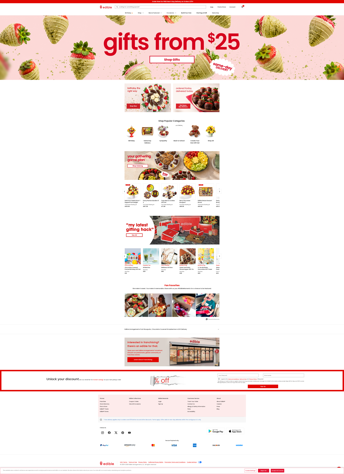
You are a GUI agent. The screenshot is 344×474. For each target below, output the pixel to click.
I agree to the (224, 379)
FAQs (189, 409)
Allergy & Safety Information (196, 406)
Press (218, 406)
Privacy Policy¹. (253, 379)
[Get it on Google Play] (216, 431)
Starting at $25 (201, 13)
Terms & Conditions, (233, 379)
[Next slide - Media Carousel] (217, 306)
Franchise (103, 401)
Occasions (170, 13)
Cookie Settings (192, 462)
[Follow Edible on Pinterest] (122, 432)
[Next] (219, 191)
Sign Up (263, 386)
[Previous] (124, 191)
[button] (172, 329)
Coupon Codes (133, 401)
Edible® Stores (104, 411)
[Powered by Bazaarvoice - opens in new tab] (212, 319)
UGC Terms (123, 462)
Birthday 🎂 (129, 13)
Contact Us (191, 404)
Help (211, 7)
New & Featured (154, 13)
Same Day (215, 13)
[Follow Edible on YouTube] (129, 432)
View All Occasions (135, 404)
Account (232, 7)
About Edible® (221, 401)
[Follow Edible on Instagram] (102, 432)
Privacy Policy (142, 462)
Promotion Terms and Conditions (175, 462)
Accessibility (191, 411)
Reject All (263, 470)
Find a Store (222, 7)
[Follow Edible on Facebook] (109, 432)
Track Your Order (192, 401)
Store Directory (104, 404)
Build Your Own (186, 13)
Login (160, 401)
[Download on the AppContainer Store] (235, 431)
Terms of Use (242, 379)
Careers (219, 404)
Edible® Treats (104, 409)
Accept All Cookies (277, 470)
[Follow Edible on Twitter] (116, 432)
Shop (139, 13)
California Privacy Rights (155, 462)
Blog (218, 409)
